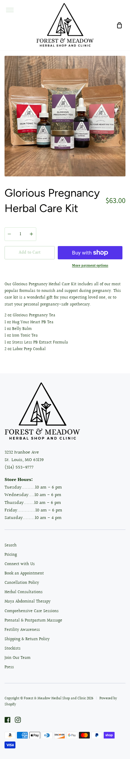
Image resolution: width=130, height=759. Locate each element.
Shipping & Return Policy (27, 639)
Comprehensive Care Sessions (32, 611)
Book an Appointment (24, 573)
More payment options (90, 266)
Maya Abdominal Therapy (27, 601)
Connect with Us (20, 564)
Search (11, 545)
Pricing (11, 555)
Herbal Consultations (24, 592)
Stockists (13, 648)
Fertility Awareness (22, 630)
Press (9, 667)
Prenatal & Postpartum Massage (33, 620)
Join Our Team (18, 658)
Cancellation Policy (22, 583)
